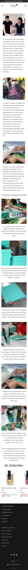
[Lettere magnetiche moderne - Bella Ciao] (10, 496)
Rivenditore (4, 540)
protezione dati (5, 543)
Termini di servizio (6, 530)
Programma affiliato (7, 537)
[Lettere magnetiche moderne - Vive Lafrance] (6, 496)
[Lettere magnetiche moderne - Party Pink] (5, 494)
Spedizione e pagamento (8, 527)
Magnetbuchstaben (14, 128)
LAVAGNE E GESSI (6, 509)
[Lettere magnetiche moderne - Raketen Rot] (3, 494)
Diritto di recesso (6, 533)
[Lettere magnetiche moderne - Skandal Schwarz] (3, 496)
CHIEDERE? (4, 518)
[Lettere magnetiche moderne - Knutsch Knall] (8, 494)
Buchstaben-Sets (8, 105)
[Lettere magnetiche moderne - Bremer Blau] (2, 496)
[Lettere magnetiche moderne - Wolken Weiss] (5, 496)
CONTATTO (4, 521)
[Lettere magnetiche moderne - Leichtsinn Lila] (6, 494)
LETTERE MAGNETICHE (7, 506)
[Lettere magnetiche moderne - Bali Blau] (16, 494)
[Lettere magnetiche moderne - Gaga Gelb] (2, 494)
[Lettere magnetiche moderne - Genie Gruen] (13, 494)
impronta (3, 546)
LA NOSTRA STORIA (6, 512)
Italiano (13, 561)
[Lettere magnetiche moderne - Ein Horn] (10, 494)
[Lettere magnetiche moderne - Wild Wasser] (11, 494)
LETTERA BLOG (5, 515)
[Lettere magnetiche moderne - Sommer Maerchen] (8, 496)
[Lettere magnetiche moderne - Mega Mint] (14, 494)
